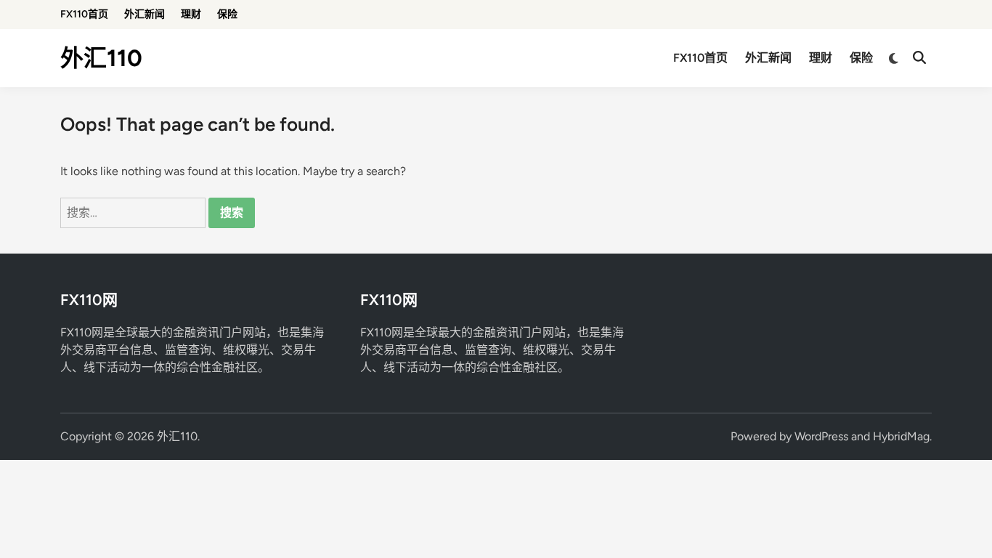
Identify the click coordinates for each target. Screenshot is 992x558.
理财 (191, 14)
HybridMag (901, 436)
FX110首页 (84, 14)
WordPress (821, 436)
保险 (227, 14)
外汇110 (101, 58)
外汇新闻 (144, 14)
